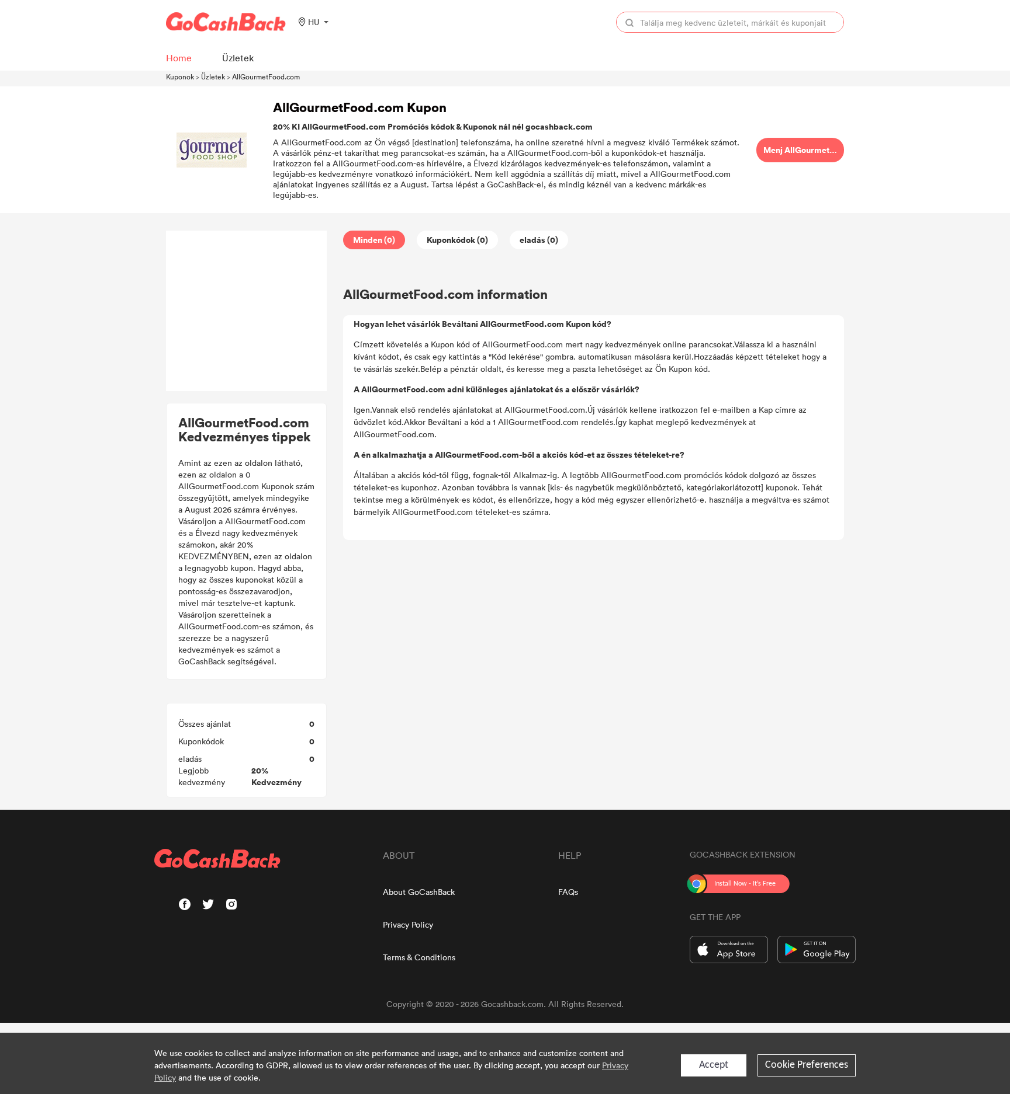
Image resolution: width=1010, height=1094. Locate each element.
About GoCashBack (419, 891)
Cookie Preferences (806, 1065)
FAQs (568, 891)
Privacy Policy (408, 924)
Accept (713, 1065)
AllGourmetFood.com (266, 76)
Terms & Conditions (419, 957)
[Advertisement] (247, 311)
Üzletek (213, 76)
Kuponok (180, 76)
